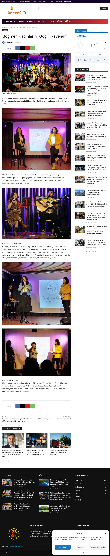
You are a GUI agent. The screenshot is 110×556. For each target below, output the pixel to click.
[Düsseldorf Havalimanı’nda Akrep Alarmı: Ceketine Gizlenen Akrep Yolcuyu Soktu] (80, 77)
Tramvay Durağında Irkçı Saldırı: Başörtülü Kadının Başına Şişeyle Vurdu (96, 102)
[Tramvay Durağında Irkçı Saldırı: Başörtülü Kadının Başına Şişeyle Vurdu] (80, 102)
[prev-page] (3, 461)
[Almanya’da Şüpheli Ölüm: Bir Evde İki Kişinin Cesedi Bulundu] (80, 158)
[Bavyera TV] (18, 11)
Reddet (80, 547)
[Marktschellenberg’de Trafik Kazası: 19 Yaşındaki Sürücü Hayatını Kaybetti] (60, 440)
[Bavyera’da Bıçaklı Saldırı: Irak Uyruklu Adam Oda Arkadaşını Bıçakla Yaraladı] (80, 146)
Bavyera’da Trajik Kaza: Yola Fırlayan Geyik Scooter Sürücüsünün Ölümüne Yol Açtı (35, 452)
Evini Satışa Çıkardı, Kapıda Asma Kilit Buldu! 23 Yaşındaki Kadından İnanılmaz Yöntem (96, 204)
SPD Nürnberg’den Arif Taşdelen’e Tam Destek (54, 419)
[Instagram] (104, 1)
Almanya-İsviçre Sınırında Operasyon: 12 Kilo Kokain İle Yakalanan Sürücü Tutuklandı (96, 242)
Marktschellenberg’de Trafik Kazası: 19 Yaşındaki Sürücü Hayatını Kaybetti (58, 452)
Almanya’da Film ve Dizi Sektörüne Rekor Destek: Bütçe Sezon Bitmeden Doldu (96, 125)
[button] (106, 533)
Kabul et (62, 547)
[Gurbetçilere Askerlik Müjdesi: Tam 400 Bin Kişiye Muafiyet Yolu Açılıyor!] (44, 508)
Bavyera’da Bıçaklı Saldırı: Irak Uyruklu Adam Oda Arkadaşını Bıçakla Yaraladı (96, 146)
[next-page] (7, 461)
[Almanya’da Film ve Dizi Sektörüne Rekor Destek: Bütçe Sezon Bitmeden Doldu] (80, 125)
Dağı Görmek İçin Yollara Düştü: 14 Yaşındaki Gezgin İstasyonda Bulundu (96, 193)
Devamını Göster (91, 251)
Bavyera (12, 27)
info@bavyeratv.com (15, 546)
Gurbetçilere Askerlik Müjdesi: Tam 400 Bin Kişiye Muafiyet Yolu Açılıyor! (60, 508)
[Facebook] (101, 1)
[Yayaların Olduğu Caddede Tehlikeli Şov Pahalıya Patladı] (80, 136)
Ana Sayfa (5, 27)
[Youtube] (106, 1)
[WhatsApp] (32, 48)
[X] (22, 48)
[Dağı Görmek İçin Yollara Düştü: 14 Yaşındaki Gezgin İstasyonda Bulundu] (80, 193)
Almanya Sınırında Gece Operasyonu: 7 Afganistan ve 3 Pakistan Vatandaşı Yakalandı (96, 168)
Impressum (85, 552)
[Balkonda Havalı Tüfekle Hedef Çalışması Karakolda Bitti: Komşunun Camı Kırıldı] (80, 114)
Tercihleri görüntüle (98, 547)
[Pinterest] (27, 48)
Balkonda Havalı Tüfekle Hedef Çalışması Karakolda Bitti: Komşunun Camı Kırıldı (96, 114)
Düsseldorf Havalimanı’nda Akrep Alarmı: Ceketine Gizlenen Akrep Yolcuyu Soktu (96, 77)
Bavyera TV (10, 42)
